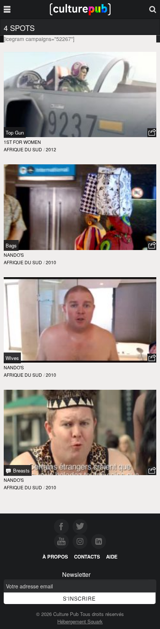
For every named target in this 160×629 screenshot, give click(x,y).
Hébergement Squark (80, 621)
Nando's (14, 255)
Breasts (21, 470)
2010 (51, 262)
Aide (112, 556)
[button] (151, 132)
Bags (11, 245)
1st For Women (22, 142)
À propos (55, 556)
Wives (12, 357)
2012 (51, 149)
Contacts (87, 556)
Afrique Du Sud (23, 149)
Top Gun (15, 132)
